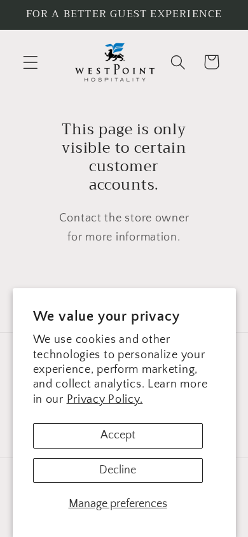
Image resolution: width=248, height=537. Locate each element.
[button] (31, 62)
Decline (117, 470)
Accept (117, 435)
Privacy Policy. (105, 399)
